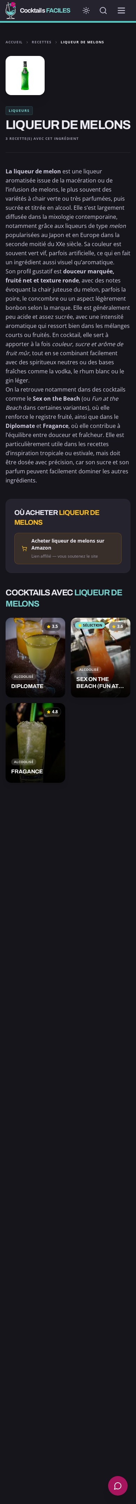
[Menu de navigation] (121, 10)
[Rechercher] (103, 10)
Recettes (42, 42)
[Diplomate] (35, 657)
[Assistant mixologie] (118, 1486)
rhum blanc (95, 371)
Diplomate (20, 426)
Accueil (14, 42)
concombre (43, 298)
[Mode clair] (86, 10)
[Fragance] (35, 743)
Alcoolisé (23, 676)
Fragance (55, 426)
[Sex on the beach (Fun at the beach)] (100, 657)
